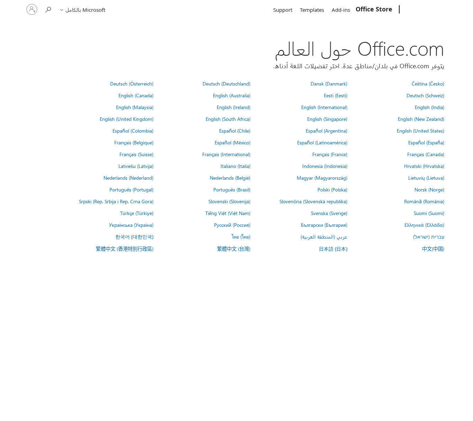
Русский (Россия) (232, 224)
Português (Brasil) (231, 189)
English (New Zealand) (421, 118)
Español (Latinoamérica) (322, 142)
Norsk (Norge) (429, 189)
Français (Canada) (425, 154)
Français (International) (226, 154)
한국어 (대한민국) (134, 236)
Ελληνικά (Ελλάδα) (424, 224)
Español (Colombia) (133, 130)
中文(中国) (433, 248)
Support (282, 9)
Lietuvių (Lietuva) (426, 177)
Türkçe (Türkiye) (136, 212)
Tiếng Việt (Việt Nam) (227, 212)
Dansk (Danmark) (329, 83)
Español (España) (426, 142)
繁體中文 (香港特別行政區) (124, 248)
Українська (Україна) (131, 224)
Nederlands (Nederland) (128, 177)
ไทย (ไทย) (241, 236)
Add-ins (341, 9)
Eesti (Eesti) (335, 95)
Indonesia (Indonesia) (324, 165)
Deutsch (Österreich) (131, 83)
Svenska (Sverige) (329, 212)
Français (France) (329, 154)
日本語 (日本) (333, 248)
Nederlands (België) (230, 177)
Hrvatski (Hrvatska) (424, 165)
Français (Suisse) (136, 154)
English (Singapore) (327, 118)
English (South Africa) (228, 118)
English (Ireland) (233, 107)
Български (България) (324, 224)
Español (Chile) (234, 130)
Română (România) (424, 201)
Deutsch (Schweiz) (425, 95)
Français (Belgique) (133, 142)
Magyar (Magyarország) (322, 177)
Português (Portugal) (131, 189)
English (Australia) (231, 95)
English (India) (429, 107)
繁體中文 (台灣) (233, 248)
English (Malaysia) (134, 107)
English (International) (324, 107)
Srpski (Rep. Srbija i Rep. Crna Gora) (116, 201)
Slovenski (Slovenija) (229, 201)
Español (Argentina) (326, 130)
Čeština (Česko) (428, 83)
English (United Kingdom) (126, 118)
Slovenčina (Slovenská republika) (313, 201)
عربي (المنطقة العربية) (324, 236)
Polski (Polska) (332, 189)
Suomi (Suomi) (429, 212)
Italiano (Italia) (235, 165)
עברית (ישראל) (428, 236)
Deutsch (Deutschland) (226, 83)
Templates (312, 9)
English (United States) (420, 130)
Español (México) (232, 142)
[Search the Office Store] (48, 9)
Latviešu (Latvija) (135, 165)
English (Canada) (135, 95)
